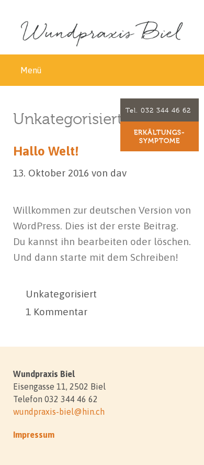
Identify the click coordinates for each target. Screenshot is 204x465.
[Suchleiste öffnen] (188, 70)
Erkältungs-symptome (159, 136)
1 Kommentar (56, 311)
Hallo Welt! (45, 151)
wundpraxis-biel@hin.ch (59, 411)
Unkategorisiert (61, 294)
